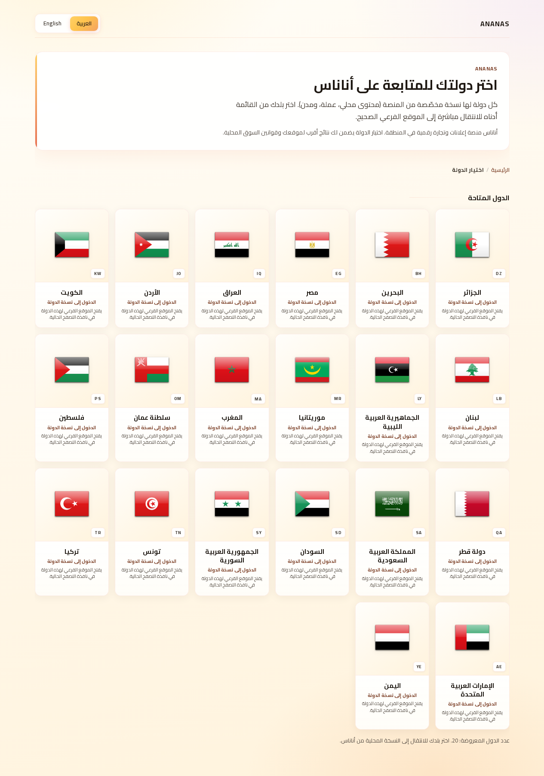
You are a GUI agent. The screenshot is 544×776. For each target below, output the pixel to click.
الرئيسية (500, 170)
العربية (84, 23)
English (52, 23)
